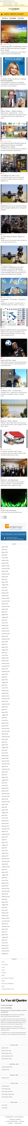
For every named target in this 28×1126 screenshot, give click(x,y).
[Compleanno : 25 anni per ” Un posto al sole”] (14, 286)
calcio (3, 962)
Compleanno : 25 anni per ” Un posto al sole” (13, 300)
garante (16, 4)
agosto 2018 (5, 804)
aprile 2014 (4, 940)
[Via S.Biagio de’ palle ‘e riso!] (14, 163)
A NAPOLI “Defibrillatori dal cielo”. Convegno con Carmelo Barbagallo (12, 268)
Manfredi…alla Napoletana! (10, 480)
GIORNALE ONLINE (5, 1047)
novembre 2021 (6, 698)
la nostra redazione (8, 4)
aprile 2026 (4, 555)
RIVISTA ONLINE (4, 1107)
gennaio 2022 (5, 693)
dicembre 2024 (5, 598)
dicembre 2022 (5, 663)
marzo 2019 (5, 785)
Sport (3, 109)
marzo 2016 (5, 880)
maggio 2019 (5, 780)
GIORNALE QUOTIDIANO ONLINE (7, 1056)
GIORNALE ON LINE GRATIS (6, 1050)
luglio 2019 (4, 774)
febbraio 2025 (5, 593)
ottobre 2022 (5, 668)
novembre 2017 (6, 828)
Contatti (22, 4)
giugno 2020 (5, 744)
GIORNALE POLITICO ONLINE (7, 1058)
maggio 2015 (5, 904)
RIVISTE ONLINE (4, 1105)
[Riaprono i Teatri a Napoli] (14, 408)
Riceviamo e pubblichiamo (7, 203)
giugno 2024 (5, 614)
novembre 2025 (6, 568)
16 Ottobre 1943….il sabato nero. (11, 390)
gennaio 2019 (5, 791)
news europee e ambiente (6, 44)
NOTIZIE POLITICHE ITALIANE (7, 1096)
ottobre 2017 (5, 831)
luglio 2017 (4, 839)
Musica (3, 975)
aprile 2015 (4, 907)
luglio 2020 (4, 742)
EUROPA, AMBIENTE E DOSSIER (14, 14)
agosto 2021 (5, 706)
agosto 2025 (5, 576)
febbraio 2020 (5, 755)
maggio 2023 (5, 650)
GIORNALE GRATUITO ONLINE (7, 1053)
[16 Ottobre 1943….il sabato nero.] (14, 378)
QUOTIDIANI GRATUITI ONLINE (7, 1067)
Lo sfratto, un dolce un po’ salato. (11, 451)
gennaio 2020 (5, 758)
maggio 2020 (5, 747)
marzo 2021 (5, 720)
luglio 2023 (4, 644)
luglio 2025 (4, 579)
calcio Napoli (5, 964)
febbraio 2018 (5, 820)
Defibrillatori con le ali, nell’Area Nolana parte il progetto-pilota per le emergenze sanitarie (14, 208)
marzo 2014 (5, 942)
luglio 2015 (4, 899)
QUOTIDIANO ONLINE (5, 1069)
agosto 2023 (5, 641)
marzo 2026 (5, 557)
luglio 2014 (4, 932)
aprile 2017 (4, 847)
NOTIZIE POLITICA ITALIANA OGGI (8, 1094)
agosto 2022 (5, 674)
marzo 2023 (5, 655)
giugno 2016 (5, 872)
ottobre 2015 (5, 894)
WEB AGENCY (18, 1123)
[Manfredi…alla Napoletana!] (14, 467)
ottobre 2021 (5, 701)
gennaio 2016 (5, 885)
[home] (2, 14)
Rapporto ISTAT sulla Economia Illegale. (14, 330)
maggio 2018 (5, 812)
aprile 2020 (4, 750)
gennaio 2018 (5, 823)
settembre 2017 (6, 834)
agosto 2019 (5, 772)
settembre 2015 (6, 896)
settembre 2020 (6, 736)
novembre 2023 (6, 633)
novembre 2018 (6, 796)
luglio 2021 (4, 709)
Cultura (3, 508)
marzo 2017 (5, 850)
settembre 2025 (6, 574)
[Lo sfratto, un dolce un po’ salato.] (14, 438)
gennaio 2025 (5, 595)
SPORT (24, 22)
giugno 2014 (5, 934)
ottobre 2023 (5, 636)
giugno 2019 (5, 777)
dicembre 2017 (5, 826)
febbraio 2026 (5, 560)
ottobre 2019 (5, 766)
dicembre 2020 (5, 728)
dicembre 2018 (5, 793)
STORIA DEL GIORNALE (15, 1119)
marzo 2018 (5, 818)
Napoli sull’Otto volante (8, 360)
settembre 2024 (6, 606)
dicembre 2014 (5, 918)
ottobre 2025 (5, 571)
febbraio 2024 (5, 625)
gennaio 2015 (5, 915)
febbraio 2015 (5, 913)
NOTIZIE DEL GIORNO (5, 1086)
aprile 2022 (4, 685)
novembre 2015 (6, 891)
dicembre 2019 (5, 761)
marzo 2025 (5, 590)
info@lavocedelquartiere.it (13, 1022)
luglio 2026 (4, 549)
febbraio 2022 (5, 690)
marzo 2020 (5, 753)
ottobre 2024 (5, 603)
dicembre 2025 (5, 565)
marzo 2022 (5, 687)
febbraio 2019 (5, 788)
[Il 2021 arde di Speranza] (14, 497)
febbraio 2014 (5, 945)
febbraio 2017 (5, 853)
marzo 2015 (5, 910)
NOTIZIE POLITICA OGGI (6, 1088)
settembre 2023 (6, 639)
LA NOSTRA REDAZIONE (12, 1121)
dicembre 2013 (5, 951)
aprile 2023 (4, 652)
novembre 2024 (6, 601)
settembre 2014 (6, 926)
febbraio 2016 (5, 883)
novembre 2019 (6, 763)
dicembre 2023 (5, 631)
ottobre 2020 (5, 734)
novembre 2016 (6, 861)
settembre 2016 (6, 866)
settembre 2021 (6, 704)
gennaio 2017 (5, 856)
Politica (3, 173)
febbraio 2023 (5, 658)
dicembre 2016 (5, 858)
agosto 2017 (5, 837)
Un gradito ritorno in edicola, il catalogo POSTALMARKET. (13, 80)
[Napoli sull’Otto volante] (14, 347)
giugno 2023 (5, 647)
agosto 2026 (5, 546)
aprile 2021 (4, 717)
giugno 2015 (5, 902)
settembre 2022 (6, 671)
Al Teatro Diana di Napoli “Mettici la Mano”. (12, 237)
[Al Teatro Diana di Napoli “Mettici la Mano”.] (14, 224)
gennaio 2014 (5, 948)
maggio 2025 (5, 584)
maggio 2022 (5, 682)
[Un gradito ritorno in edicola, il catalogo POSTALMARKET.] (14, 66)
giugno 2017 (5, 842)
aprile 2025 (4, 587)
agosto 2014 (5, 929)
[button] (26, 2)
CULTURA (21, 18)
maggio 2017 (5, 845)
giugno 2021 (5, 712)
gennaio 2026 (5, 563)
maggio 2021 (5, 715)
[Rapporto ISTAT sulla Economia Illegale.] (14, 317)
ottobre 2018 (5, 799)
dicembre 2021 (5, 696)
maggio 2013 (5, 953)
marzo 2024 (5, 622)
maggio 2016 (5, 875)
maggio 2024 (5, 617)
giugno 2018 (5, 810)
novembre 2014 (6, 921)
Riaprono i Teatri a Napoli (9, 421)
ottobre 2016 (5, 864)
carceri (3, 967)
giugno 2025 (5, 582)
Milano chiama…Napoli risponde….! (12, 111)
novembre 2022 (6, 666)
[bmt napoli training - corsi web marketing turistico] (13, 531)
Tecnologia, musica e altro (8, 989)
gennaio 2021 (5, 725)
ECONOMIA (12, 18)
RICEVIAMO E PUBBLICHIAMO (11, 22)
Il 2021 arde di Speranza (8, 510)
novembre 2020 (6, 731)
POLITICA (5, 18)
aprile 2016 (4, 877)
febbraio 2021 (5, 723)
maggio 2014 (5, 937)
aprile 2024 (4, 620)
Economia (4, 76)
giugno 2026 (5, 552)
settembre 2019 (6, 769)
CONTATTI (10, 1123)
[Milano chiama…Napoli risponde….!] (14, 98)
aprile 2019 (4, 782)
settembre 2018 (6, 801)
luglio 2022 (4, 677)
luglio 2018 (4, 807)
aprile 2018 (4, 815)
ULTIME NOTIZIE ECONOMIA (7, 1091)
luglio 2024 (4, 612)
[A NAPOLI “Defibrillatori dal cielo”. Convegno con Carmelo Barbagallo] (14, 254)
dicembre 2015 (5, 888)
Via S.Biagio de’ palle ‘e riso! (10, 175)
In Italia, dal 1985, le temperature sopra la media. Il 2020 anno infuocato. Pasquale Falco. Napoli (14, 48)
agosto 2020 (5, 739)
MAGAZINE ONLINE (5, 1077)
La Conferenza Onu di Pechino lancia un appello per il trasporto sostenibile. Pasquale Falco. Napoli (13, 145)
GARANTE (21, 1121)
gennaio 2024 (5, 628)
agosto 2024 (5, 609)
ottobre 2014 (5, 923)
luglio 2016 (4, 869)
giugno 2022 (5, 679)
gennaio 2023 (5, 660)
